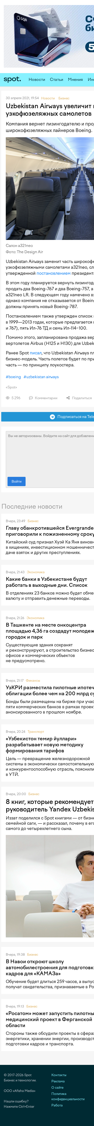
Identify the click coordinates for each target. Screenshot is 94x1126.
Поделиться (81, 398)
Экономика (36, 572)
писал (36, 352)
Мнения (75, 79)
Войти (17, 481)
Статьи (56, 79)
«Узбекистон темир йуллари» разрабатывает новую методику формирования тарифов (44, 745)
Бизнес (33, 521)
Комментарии (45, 398)
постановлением (54, 273)
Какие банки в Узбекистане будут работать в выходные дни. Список (46, 582)
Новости (37, 79)
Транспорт (36, 732)
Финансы (33, 680)
